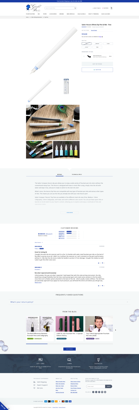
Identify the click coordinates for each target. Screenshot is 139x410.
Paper (45, 14)
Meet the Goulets (60, 383)
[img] (38, 246)
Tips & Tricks (30, 338)
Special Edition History (61, 338)
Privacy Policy (55, 407)
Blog (57, 390)
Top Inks (97, 338)
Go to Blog (69, 349)
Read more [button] (38, 282)
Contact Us (73, 390)
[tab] (59, 175)
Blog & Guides (106, 14)
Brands (62, 14)
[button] (62, 231)
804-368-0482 (74, 392)
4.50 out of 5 (49, 234)
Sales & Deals (82, 14)
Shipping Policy (74, 383)
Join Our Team (59, 388)
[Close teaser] (8, 408)
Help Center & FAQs (75, 381)
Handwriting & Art (38, 338)
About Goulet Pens (60, 381)
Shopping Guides (90, 338)
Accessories (53, 14)
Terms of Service (62, 407)
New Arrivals (71, 14)
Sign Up (108, 386)
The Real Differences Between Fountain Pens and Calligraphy (37, 334)
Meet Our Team (60, 386)
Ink (39, 14)
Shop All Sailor (94, 30)
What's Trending (94, 14)
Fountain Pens (30, 14)
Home (27, 17)
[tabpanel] (69, 199)
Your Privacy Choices (76, 388)
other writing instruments (36, 17)
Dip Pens (46, 17)
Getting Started (60, 392)
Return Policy (74, 386)
